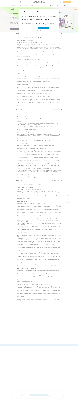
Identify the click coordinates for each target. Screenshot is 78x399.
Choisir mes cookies (33, 27)
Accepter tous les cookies (43, 27)
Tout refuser (39, 30)
